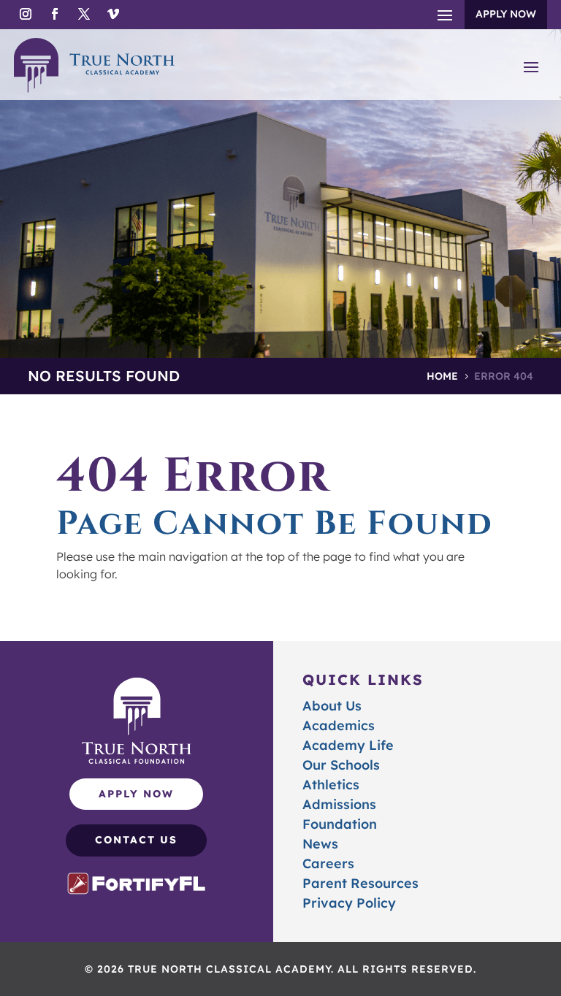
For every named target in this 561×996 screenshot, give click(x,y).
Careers (328, 863)
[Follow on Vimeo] (113, 14)
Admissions (339, 804)
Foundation (339, 824)
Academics (338, 725)
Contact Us (136, 839)
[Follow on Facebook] (54, 14)
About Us (332, 705)
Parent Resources (360, 883)
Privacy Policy (349, 903)
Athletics (330, 784)
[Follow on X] (84, 14)
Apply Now (506, 13)
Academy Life (348, 745)
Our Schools (341, 764)
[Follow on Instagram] (25, 14)
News (320, 843)
